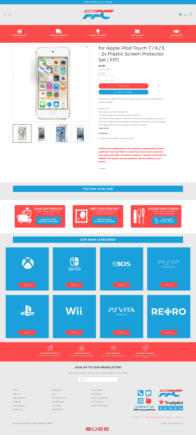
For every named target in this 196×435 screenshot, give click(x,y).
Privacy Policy (97, 402)
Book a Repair (97, 390)
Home (15, 390)
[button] (4, 14)
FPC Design (96, 394)
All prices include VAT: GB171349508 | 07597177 (33, 423)
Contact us (17, 409)
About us (17, 394)
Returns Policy (19, 406)
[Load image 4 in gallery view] (80, 133)
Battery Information (99, 406)
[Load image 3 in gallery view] (61, 133)
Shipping (17, 402)
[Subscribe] (115, 379)
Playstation (57, 390)
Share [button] (103, 169)
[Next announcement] (191, 2)
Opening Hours (19, 398)
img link (40, 207)
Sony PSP (56, 406)
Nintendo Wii (57, 409)
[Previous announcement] (4, 2)
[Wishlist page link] (180, 14)
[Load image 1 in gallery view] (22, 133)
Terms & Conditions (99, 398)
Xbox (54, 394)
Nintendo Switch (59, 398)
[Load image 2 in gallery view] (41, 133)
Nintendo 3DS (58, 402)
